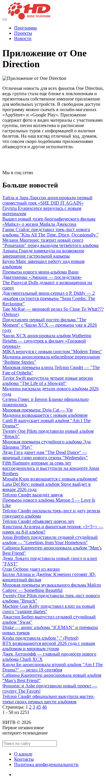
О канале (23, 753)
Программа (25, 27)
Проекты (23, 33)
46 (44, 706)
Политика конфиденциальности (46, 764)
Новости (23, 38)
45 (38, 706)
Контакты (24, 759)
